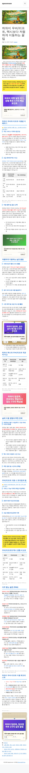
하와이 (6, 751)
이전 (6, 343)
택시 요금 (12, 753)
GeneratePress (21, 770)
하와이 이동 (8, 755)
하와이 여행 (19, 753)
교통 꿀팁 (6, 753)
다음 (22, 343)
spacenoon (7, 3)
